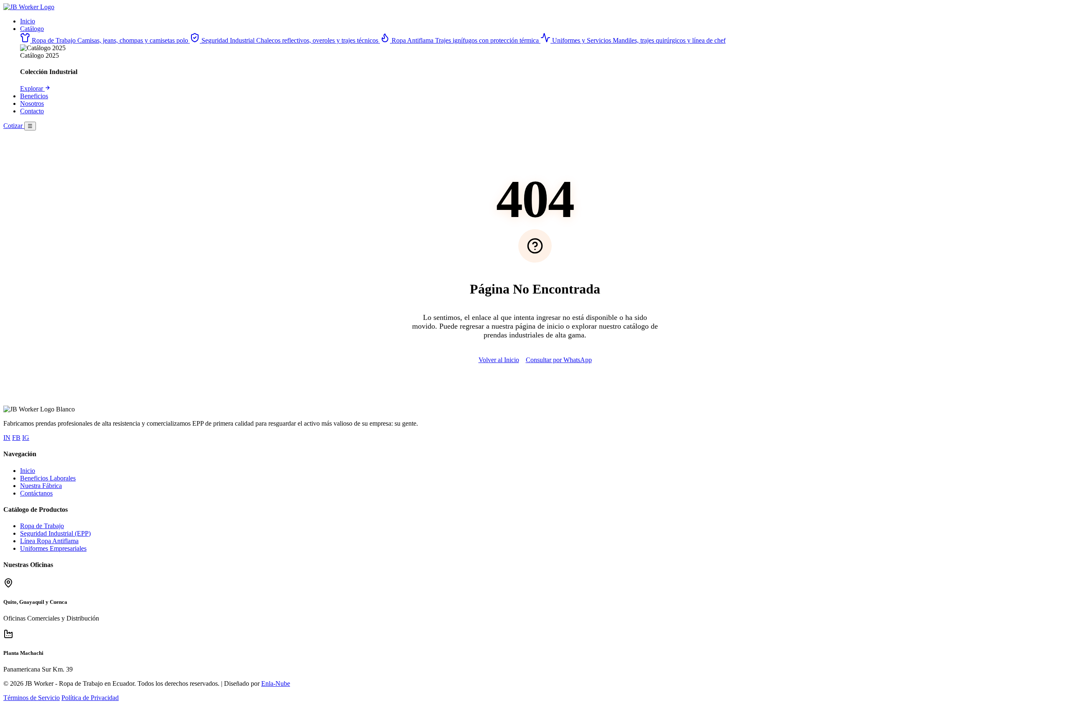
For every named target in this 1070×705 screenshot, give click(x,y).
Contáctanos (36, 493)
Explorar (32, 88)
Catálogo (32, 28)
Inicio (27, 21)
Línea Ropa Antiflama (49, 540)
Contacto (32, 111)
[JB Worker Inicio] (28, 6)
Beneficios (34, 96)
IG (25, 437)
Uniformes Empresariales (53, 548)
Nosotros (32, 103)
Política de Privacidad (90, 697)
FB (16, 437)
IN (6, 437)
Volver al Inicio (499, 359)
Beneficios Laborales (48, 478)
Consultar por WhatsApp (559, 359)
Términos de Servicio (31, 697)
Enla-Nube (275, 683)
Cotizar (13, 125)
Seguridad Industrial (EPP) (55, 533)
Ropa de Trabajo (42, 525)
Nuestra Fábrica (41, 485)
